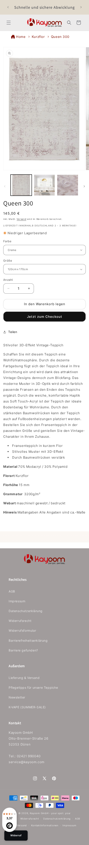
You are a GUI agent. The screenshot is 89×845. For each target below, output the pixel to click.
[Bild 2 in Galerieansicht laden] (44, 185)
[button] (8, 22)
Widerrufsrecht (20, 621)
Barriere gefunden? (23, 650)
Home (20, 37)
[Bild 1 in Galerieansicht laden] (21, 185)
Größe (7, 260)
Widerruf (16, 835)
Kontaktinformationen (44, 825)
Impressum (17, 601)
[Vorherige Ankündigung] (8, 7)
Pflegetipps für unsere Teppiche (33, 687)
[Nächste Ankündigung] (81, 7)
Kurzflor (38, 37)
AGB (12, 591)
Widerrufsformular (22, 630)
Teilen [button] (12, 332)
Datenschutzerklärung (26, 611)
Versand (21, 219)
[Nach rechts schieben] (84, 186)
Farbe (7, 241)
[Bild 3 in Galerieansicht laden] (67, 185)
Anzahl (8, 279)
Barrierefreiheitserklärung (28, 640)
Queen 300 (60, 37)
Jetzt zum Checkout (44, 317)
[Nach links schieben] (5, 186)
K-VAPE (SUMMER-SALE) (27, 707)
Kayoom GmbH (39, 813)
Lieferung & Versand (24, 678)
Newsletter (17, 697)
